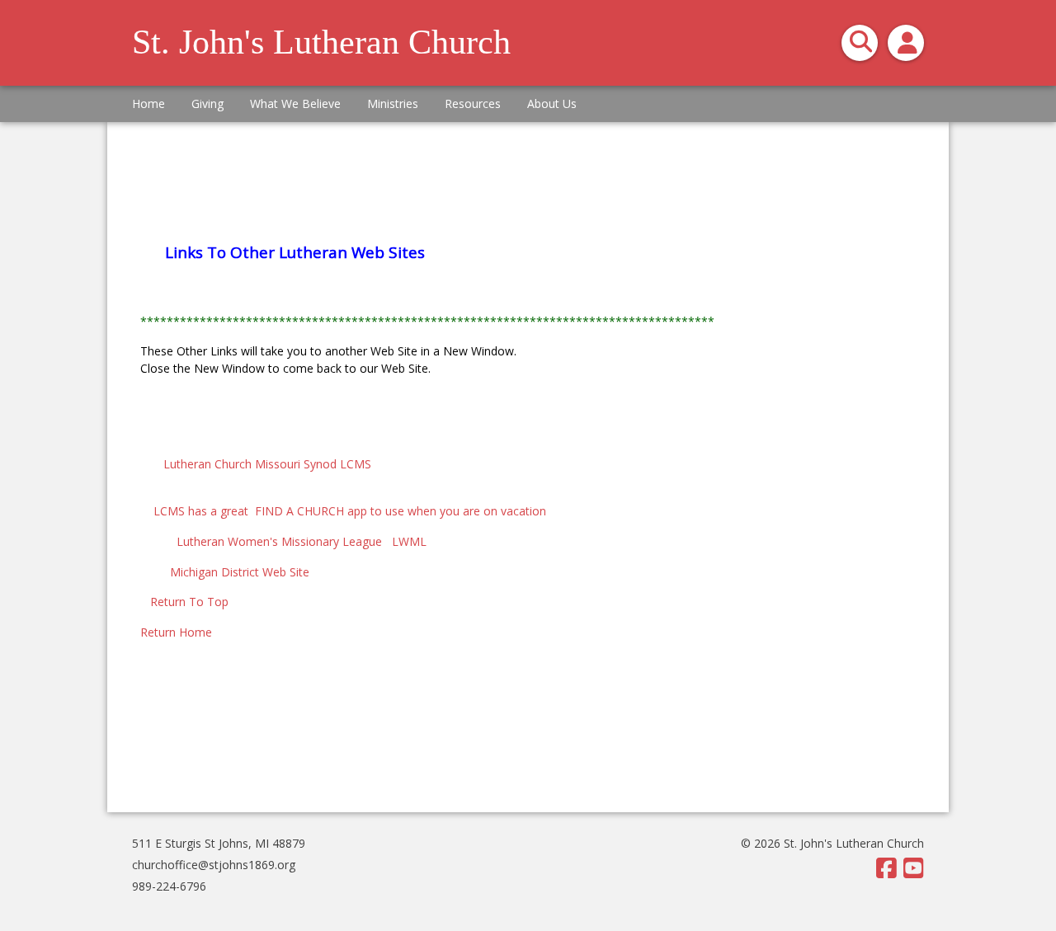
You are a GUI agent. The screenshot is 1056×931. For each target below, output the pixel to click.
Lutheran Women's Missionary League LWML (292, 541)
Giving (207, 103)
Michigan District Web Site (236, 572)
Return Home (176, 632)
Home (148, 103)
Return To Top (188, 601)
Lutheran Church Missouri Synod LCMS (272, 464)
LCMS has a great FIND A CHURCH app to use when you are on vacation (343, 511)
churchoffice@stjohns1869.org (213, 864)
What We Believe (295, 103)
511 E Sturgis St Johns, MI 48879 (218, 843)
